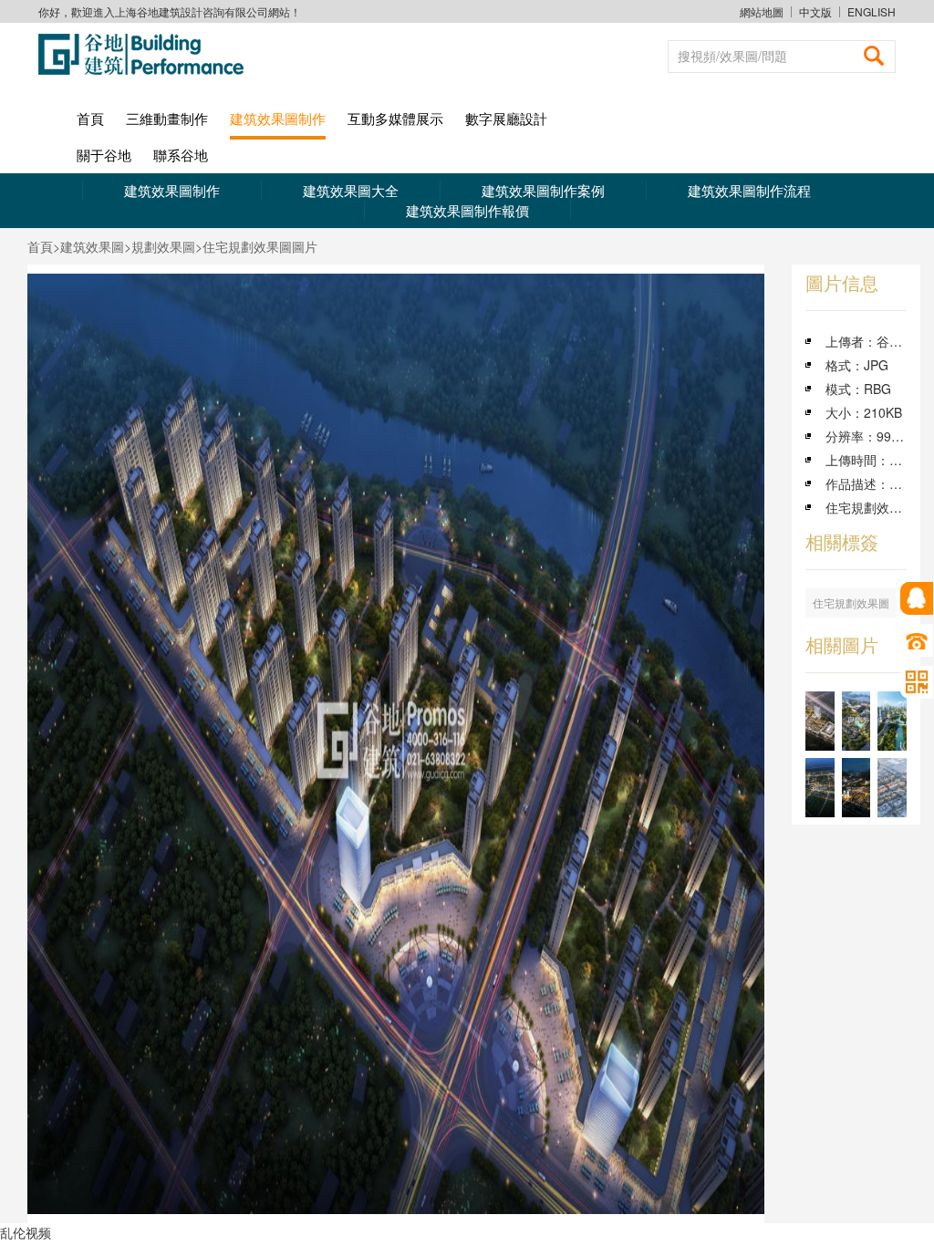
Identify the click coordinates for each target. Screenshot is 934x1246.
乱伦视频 (25, 1232)
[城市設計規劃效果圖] (820, 787)
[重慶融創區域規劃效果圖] (856, 787)
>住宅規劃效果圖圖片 (256, 246)
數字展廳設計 (506, 118)
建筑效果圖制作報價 (467, 210)
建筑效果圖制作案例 (543, 190)
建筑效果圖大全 (351, 190)
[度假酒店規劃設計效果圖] (856, 721)
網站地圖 (762, 11)
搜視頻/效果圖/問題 (732, 56)
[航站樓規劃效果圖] (892, 787)
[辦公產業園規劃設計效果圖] (892, 721)
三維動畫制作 (167, 118)
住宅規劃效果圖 (851, 602)
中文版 (815, 11)
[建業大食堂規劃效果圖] (820, 721)
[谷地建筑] (147, 54)
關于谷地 (104, 154)
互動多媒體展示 (395, 118)
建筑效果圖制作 (278, 118)
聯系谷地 (180, 154)
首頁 (90, 118)
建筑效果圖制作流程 (749, 190)
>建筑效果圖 (88, 246)
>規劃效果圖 (159, 246)
